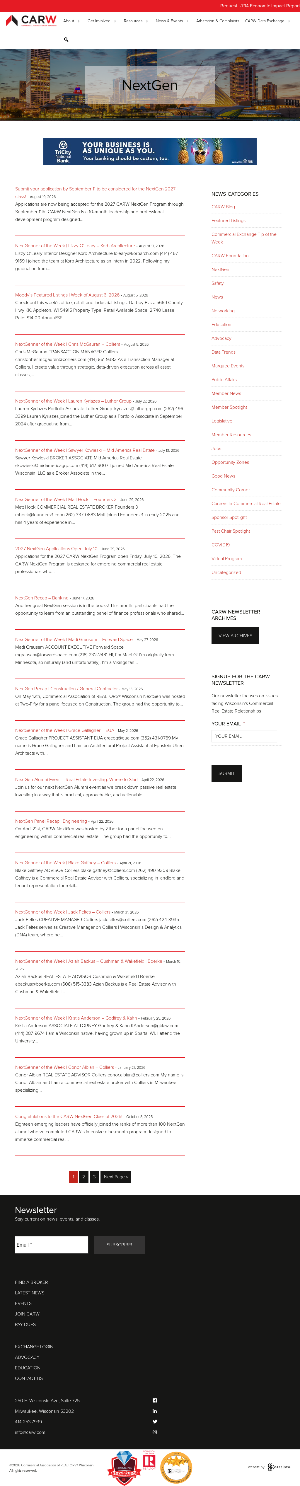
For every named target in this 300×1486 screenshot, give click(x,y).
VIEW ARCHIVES (235, 636)
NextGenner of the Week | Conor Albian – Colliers (64, 1067)
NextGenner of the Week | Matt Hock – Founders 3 (66, 499)
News (217, 297)
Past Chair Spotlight (231, 531)
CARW (31, 21)
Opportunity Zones (230, 462)
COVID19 (221, 545)
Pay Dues (25, 1324)
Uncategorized (226, 572)
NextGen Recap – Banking (42, 598)
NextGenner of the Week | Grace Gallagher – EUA (64, 730)
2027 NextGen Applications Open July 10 (56, 549)
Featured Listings (229, 221)
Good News (223, 476)
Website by (256, 1467)
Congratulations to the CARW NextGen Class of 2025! (68, 1116)
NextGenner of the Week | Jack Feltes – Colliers (62, 912)
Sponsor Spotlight (229, 517)
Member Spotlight (229, 407)
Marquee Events (228, 366)
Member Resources (231, 435)
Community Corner (231, 490)
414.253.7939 (28, 1422)
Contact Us (29, 1378)
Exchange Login (34, 1347)
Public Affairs (224, 380)
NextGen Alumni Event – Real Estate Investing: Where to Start (76, 780)
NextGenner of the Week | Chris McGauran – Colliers (67, 344)
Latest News (29, 1293)
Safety (218, 283)
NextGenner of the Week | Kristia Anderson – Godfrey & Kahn (76, 1018)
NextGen (220, 269)
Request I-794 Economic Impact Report (260, 6)
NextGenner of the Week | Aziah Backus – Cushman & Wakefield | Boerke (88, 961)
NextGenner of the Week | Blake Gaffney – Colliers (65, 863)
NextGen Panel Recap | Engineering (51, 821)
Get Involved (99, 20)
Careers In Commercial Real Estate (246, 504)
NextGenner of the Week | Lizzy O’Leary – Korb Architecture (75, 246)
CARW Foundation (230, 256)
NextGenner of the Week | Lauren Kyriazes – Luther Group (73, 401)
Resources (133, 20)
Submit (227, 773)
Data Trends (224, 352)
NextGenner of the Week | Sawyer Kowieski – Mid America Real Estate (85, 450)
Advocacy (221, 338)
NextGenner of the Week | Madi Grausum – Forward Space (74, 640)
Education (221, 325)
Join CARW (27, 1314)
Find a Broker (31, 1282)
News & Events (169, 20)
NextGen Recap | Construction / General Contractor (66, 689)
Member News (226, 393)
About (68, 20)
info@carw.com (30, 1432)
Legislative (222, 421)
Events (23, 1303)
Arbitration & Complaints (217, 20)
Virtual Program (227, 559)
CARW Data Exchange (264, 20)
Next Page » (116, 1178)
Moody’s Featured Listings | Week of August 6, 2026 (67, 295)
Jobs (216, 448)
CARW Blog (223, 207)
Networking (223, 311)
